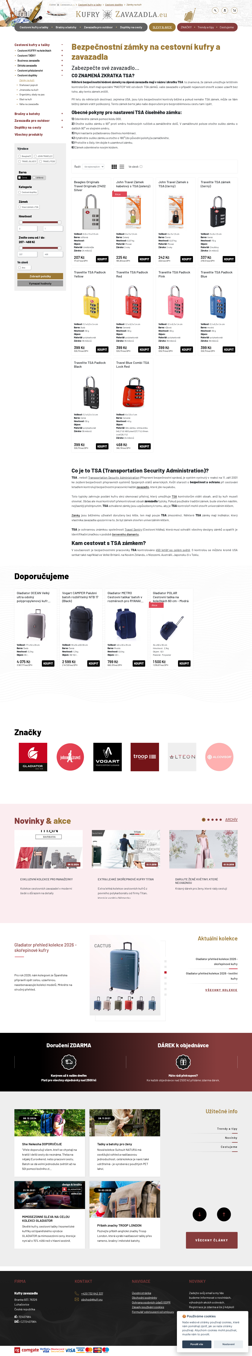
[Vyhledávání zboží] (215, 10)
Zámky (76, 515)
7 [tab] (165, 994)
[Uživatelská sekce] (225, 10)
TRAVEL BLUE (29, 161)
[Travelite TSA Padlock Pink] (175, 311)
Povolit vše (196, 1344)
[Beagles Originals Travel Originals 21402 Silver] (91, 221)
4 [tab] (216, 820)
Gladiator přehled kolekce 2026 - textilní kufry (212, 975)
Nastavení (228, 1344)
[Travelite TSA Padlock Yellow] (91, 311)
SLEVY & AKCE (162, 27)
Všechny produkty (29, 134)
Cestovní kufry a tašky (89, 4)
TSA (174, 496)
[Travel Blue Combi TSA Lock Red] (133, 405)
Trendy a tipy (206, 27)
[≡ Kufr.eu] (121, 15)
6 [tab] (165, 989)
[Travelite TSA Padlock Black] (91, 405)
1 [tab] (204, 820)
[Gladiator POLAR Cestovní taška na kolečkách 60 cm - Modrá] (172, 629)
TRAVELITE (49, 161)
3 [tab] (212, 820)
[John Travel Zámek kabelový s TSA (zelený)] (133, 221)
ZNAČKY (186, 27)
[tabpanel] (48, 867)
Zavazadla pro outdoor (98, 27)
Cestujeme (227, 27)
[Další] (199, 1214)
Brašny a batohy (66, 27)
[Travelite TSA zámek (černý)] (218, 221)
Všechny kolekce (221, 990)
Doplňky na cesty (131, 27)
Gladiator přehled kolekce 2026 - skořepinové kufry (217, 961)
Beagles (26, 156)
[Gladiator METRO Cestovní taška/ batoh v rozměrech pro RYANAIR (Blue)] (126, 629)
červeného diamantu (125, 534)
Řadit (77, 166)
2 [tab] (208, 820)
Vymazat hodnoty (40, 283)
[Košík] (234, 10)
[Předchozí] (224, 1214)
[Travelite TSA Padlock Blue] (218, 311)
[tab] (231, 819)
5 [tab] (221, 820)
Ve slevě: (134, 166)
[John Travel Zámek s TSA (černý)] (175, 221)
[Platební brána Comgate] (27, 1350)
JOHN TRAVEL (45, 156)
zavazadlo (143, 487)
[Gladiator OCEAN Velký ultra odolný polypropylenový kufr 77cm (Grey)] (36, 629)
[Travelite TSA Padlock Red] (133, 311)
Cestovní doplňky (114, 4)
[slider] (21, 222)
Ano (23, 267)
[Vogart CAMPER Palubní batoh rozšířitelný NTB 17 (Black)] (81, 629)
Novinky (231, 1137)
